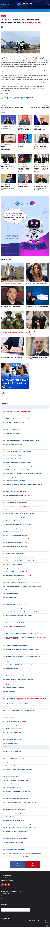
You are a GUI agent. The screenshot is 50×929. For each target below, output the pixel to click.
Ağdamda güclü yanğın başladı (12, 834)
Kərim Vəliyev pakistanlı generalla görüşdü (17, 502)
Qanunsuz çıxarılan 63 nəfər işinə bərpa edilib (12, 357)
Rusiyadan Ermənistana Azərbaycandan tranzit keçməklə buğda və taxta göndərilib (24, 484)
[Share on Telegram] (28, 98)
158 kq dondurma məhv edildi (12, 593)
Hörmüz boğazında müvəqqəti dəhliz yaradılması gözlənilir (19, 415)
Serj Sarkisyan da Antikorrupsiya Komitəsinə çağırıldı (17, 600)
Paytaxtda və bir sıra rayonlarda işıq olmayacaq (16, 754)
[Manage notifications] (47, 926)
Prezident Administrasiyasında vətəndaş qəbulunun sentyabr (21, 498)
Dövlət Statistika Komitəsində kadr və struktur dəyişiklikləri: (22, 827)
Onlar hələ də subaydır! (24, 714)
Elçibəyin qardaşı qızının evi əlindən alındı (18, 780)
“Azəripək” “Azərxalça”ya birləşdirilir (16, 542)
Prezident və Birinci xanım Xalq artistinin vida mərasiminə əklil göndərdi (21, 641)
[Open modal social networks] (32, 98)
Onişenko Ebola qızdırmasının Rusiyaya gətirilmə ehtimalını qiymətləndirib (22, 649)
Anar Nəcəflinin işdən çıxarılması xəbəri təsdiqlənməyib (10, 307)
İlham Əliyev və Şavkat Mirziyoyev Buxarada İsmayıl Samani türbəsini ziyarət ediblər (24, 853)
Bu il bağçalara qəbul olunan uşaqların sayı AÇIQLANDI (18, 791)
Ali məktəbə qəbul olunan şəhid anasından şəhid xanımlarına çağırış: (26, 638)
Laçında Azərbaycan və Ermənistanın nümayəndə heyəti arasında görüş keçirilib (23, 586)
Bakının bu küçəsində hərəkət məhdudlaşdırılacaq (17, 798)
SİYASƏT (4, 16)
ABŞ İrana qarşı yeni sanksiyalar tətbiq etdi (15, 762)
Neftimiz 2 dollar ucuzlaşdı (12, 725)
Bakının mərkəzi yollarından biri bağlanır (15, 842)
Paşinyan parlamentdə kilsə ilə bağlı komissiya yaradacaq (18, 520)
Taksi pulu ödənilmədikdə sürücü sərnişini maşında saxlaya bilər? (20, 710)
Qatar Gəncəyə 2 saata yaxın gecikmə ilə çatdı (21, 557)
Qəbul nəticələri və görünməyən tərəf (14, 728)
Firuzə (8, 26)
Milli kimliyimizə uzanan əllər (18, 694)
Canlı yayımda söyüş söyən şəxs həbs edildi (15, 758)
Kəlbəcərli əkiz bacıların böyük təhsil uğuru (26, 661)
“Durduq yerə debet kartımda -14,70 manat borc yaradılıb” (24, 582)
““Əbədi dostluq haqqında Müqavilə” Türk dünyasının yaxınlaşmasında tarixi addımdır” (24, 633)
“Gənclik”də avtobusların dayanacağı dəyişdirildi (16, 517)
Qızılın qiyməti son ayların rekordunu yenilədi (16, 626)
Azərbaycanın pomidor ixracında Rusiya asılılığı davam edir (19, 615)
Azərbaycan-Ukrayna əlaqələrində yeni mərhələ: (35, 332)
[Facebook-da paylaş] (9, 98)
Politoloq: (20, 146)
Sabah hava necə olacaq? (11, 619)
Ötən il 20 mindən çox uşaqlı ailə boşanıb (15, 589)
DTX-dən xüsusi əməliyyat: (12, 332)
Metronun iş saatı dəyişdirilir (12, 668)
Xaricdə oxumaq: (16, 491)
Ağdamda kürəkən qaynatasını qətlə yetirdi (15, 717)
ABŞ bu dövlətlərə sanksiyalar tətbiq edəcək (15, 809)
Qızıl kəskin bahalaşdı (11, 597)
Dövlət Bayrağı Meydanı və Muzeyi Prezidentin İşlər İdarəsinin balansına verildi (23, 538)
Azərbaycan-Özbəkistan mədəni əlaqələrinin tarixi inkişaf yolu (21, 466)
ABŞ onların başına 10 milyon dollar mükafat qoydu (17, 703)
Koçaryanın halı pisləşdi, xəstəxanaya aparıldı (16, 608)
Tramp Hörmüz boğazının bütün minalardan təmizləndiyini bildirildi (20, 487)
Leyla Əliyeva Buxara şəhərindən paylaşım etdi (18, 813)
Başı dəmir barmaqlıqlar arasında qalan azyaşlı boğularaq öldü (19, 679)
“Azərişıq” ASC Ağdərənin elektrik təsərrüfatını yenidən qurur (21, 611)
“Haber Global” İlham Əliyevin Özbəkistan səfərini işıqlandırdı (21, 794)
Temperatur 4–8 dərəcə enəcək (16, 571)
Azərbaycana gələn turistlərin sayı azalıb (15, 706)
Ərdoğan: (21, 418)
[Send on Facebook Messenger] (16, 98)
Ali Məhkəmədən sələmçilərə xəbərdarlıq (15, 687)
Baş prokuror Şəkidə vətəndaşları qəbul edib (18, 575)
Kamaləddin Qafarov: (23, 186)
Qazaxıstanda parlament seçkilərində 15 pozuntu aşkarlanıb (19, 447)
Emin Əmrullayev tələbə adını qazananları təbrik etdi (17, 469)
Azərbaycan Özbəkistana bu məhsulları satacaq (16, 838)
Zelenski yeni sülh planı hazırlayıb (13, 732)
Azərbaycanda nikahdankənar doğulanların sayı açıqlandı (18, 524)
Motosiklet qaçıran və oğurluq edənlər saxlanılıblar (17, 528)
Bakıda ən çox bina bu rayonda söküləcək (11, 283)
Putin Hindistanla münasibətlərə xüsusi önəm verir (8, 188)
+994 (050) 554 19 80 (7, 893)
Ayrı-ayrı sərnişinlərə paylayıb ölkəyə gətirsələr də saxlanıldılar (20, 477)
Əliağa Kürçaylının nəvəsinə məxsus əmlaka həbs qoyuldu (18, 462)
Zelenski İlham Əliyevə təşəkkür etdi (14, 564)
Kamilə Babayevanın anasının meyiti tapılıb (36, 283)
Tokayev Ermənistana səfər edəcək (13, 787)
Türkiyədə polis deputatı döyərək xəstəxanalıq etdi (17, 630)
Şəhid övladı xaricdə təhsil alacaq (13, 429)
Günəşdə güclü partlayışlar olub (13, 509)
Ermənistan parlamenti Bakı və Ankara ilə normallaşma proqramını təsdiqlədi (22, 440)
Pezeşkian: (18, 411)
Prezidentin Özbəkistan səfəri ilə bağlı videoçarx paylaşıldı (40, 188)
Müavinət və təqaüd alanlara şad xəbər (14, 553)
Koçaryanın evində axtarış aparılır (13, 739)
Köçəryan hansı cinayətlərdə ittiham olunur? (17, 535)
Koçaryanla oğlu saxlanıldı (11, 691)
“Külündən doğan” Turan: (25, 683)
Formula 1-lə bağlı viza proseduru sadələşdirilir (19, 549)
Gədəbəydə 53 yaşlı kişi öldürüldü (13, 458)
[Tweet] (23, 98)
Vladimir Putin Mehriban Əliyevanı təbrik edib (16, 455)
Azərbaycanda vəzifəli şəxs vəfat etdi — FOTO (16, 604)
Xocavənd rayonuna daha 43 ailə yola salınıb (15, 622)
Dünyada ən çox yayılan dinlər (12, 743)
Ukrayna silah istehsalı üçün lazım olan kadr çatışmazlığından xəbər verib (22, 664)
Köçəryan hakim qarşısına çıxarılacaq (14, 444)
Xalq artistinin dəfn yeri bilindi (12, 776)
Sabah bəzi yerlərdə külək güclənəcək (14, 531)
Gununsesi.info (4, 70)
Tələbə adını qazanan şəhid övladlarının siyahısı (16, 645)
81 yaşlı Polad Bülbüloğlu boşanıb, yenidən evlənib (36, 358)
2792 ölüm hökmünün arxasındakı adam (18, 495)
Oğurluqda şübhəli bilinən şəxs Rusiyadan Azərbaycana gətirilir (20, 824)
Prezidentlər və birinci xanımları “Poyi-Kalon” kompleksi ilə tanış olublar (21, 845)
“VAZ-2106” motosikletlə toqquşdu (16, 721)
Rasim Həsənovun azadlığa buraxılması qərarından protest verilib (20, 513)
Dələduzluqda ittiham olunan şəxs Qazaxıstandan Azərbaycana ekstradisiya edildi (24, 473)
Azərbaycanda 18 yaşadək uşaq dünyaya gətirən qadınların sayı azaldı (21, 579)
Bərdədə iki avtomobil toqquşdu (16, 765)
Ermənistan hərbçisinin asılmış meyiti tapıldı (15, 480)
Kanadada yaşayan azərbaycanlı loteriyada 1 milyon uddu (37, 307)
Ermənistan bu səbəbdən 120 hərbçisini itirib (15, 849)
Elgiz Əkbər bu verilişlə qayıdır (12, 433)
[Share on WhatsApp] (3, 98)
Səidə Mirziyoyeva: (6, 128)
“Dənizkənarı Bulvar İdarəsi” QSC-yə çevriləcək (16, 546)
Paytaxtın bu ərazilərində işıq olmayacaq (15, 422)
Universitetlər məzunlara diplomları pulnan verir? (16, 672)
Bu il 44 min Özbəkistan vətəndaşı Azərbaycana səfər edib (18, 784)
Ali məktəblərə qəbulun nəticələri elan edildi (15, 820)
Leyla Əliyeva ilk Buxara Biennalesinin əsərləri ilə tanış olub (21, 773)
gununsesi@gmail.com (7, 895)
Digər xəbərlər (25, 856)
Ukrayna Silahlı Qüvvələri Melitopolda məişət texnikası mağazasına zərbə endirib (23, 656)
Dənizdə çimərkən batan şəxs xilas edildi (15, 425)
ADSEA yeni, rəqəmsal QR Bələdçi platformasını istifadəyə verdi (20, 560)
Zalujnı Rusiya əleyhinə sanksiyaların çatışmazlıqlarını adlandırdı (20, 652)
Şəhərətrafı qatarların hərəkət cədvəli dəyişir (16, 816)
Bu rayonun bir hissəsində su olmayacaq (14, 805)
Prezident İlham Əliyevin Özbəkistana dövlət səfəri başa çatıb (22, 802)
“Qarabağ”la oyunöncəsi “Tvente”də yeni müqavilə (17, 735)
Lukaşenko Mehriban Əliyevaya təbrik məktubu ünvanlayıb (24, 130)
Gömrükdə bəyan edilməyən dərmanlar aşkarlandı (17, 831)
